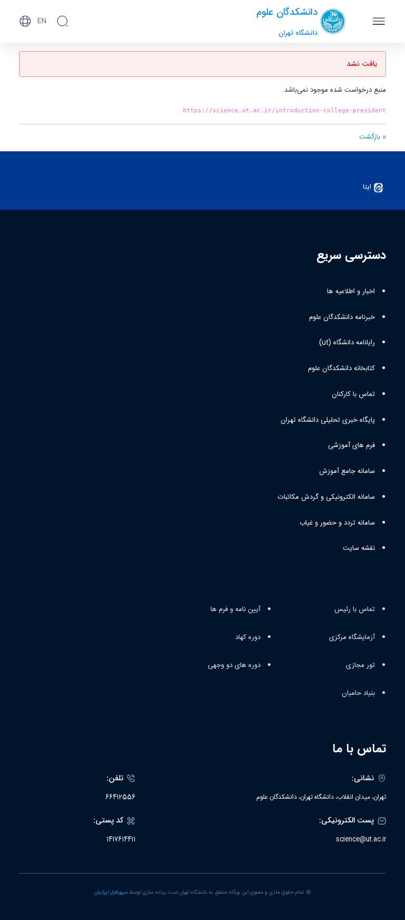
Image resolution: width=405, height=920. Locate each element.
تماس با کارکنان (353, 394)
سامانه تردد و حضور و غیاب (337, 523)
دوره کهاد (248, 637)
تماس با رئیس (354, 609)
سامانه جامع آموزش (347, 471)
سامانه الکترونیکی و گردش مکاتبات (326, 497)
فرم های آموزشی (351, 445)
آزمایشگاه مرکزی (352, 637)
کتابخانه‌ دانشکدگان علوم (341, 368)
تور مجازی (360, 665)
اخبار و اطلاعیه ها (351, 291)
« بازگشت (372, 137)
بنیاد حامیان (358, 693)
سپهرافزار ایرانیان (111, 892)
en (41, 21)
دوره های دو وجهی (234, 665)
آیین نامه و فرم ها (235, 609)
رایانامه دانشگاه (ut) (347, 342)
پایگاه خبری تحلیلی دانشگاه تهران (328, 420)
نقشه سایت (359, 548)
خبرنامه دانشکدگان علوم (342, 317)
